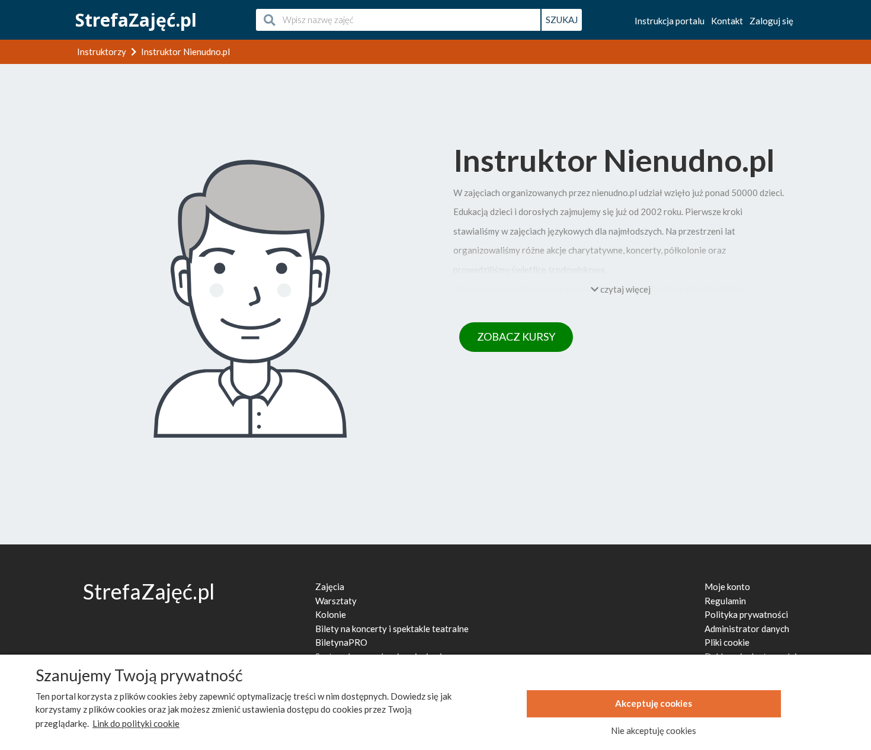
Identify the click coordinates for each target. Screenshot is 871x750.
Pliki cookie (727, 642)
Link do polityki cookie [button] (136, 723)
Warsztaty (336, 600)
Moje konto (727, 586)
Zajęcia (329, 586)
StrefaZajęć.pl (136, 20)
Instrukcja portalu (670, 20)
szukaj (562, 19)
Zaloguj (771, 20)
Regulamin (725, 600)
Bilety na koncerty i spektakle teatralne (392, 628)
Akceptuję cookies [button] (653, 703)
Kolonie (330, 614)
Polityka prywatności (746, 614)
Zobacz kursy (516, 336)
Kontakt (727, 20)
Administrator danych (747, 628)
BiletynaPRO (341, 642)
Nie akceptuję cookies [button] (653, 730)
